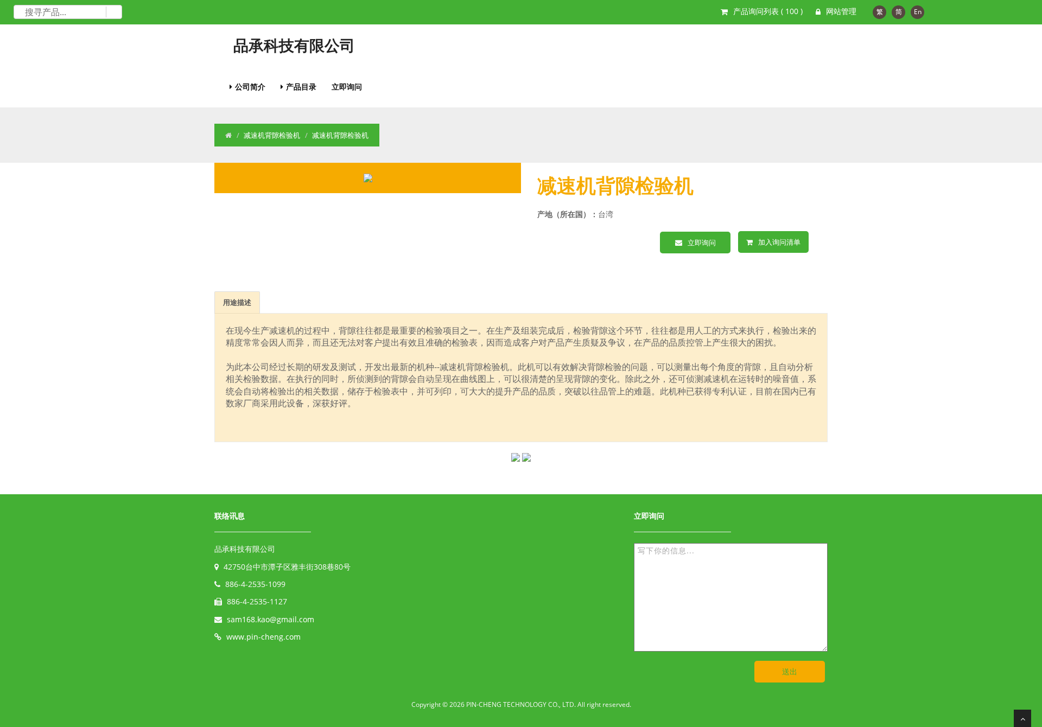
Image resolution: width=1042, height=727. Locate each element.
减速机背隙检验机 (272, 135)
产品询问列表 (768, 11)
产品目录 (301, 86)
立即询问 (347, 86)
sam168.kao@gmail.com (270, 619)
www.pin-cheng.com (263, 637)
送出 (789, 671)
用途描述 (237, 302)
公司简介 (250, 86)
